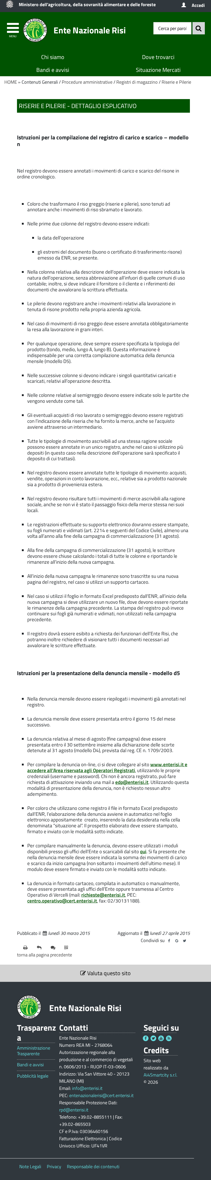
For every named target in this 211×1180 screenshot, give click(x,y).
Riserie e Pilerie (176, 82)
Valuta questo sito (108, 973)
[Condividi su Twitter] (184, 941)
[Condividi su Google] (177, 941)
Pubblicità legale (32, 1076)
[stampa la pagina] (28, 947)
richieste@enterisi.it (103, 894)
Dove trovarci (158, 57)
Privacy (54, 1166)
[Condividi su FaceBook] (169, 941)
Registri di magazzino (137, 82)
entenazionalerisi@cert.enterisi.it (101, 1095)
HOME (10, 82)
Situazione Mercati (158, 70)
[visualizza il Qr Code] (69, 947)
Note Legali (30, 1166)
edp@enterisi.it (131, 782)
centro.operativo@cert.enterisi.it (62, 900)
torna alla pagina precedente (44, 954)
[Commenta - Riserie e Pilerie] (55, 947)
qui (143, 851)
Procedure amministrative (87, 82)
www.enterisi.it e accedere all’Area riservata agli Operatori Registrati (107, 767)
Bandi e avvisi (52, 70)
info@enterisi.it (87, 1088)
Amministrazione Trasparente (33, 1050)
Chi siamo (52, 57)
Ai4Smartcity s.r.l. (160, 1074)
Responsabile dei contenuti (93, 1166)
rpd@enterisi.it (73, 1109)
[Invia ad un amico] (41, 947)
